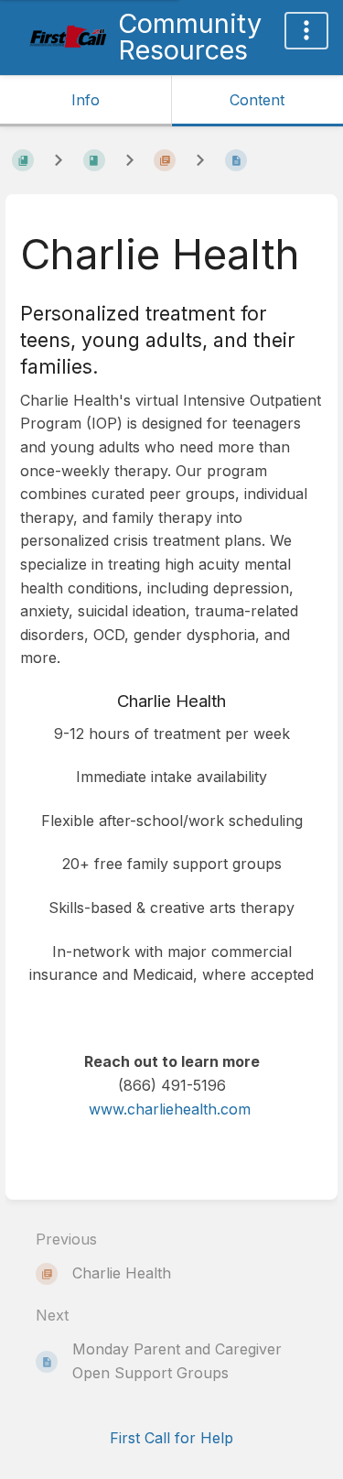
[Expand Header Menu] (306, 30)
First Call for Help (171, 1438)
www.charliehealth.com (170, 1109)
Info (85, 100)
